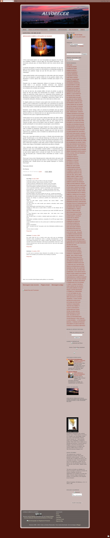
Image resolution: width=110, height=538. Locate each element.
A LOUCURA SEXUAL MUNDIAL (74, 252)
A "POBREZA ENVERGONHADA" (74, 233)
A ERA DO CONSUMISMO (73, 79)
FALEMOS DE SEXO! (72, 244)
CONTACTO (53, 29)
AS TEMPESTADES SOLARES (74, 97)
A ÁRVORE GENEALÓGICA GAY (74, 257)
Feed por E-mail (60, 519)
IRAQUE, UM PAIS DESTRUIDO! (74, 289)
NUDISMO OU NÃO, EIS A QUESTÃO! (76, 268)
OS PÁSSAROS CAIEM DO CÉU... (75, 102)
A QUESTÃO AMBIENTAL (73, 81)
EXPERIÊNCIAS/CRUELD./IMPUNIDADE (76, 201)
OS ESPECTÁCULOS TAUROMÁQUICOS (76, 203)
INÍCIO (24, 29)
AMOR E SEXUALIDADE (72, 246)
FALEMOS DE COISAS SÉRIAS (74, 99)
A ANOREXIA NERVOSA (72, 158)
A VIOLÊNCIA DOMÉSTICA (73, 223)
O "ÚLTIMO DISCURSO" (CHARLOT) (75, 275)
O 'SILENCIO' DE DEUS (72, 75)
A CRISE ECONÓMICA (72, 72)
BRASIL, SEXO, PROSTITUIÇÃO (74, 255)
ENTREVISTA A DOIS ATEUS (73, 300)
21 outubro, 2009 (36, 235)
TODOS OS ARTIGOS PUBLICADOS (38, 29)
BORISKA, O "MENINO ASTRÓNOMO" (76, 322)
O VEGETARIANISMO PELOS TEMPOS (76, 192)
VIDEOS (82, 29)
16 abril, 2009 (35, 178)
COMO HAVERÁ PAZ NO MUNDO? (75, 286)
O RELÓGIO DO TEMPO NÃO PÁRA (75, 120)
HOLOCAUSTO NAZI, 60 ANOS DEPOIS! (76, 278)
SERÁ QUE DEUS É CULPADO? (74, 296)
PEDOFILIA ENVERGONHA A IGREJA (75, 266)
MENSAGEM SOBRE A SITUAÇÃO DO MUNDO (37, 36)
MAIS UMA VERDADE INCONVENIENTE (76, 144)
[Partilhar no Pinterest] (51, 171)
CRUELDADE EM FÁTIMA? (73, 309)
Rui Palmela (32, 516)
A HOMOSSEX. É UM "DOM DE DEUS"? (76, 271)
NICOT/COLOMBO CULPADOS (74, 214)
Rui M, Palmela (78, 34)
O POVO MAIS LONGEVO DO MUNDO (76, 187)
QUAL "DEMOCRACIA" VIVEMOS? (75, 111)
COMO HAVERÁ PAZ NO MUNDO (75, 104)
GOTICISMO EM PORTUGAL (74, 302)
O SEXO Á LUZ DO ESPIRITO (74, 248)
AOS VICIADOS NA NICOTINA (74, 212)
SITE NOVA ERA (62, 29)
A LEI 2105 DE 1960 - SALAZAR (74, 232)
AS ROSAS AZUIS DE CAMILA (74, 250)
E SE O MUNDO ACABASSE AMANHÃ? (76, 135)
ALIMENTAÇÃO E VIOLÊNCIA (74, 216)
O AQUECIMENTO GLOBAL (73, 84)
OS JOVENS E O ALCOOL (73, 163)
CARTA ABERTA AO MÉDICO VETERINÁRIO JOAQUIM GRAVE (79, 374)
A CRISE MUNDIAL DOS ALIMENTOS (75, 126)
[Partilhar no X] (48, 171)
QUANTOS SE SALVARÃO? (73, 86)
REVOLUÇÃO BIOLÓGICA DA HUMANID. (76, 149)
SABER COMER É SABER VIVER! (75, 176)
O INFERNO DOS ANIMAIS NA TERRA (76, 205)
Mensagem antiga (57, 285)
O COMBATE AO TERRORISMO (74, 291)
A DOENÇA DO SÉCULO (72, 156)
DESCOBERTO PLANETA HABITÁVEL (76, 323)
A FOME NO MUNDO (72, 66)
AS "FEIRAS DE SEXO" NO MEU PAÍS (76, 269)
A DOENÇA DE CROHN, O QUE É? (75, 178)
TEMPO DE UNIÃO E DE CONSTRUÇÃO (76, 138)
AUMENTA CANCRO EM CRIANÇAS (75, 181)
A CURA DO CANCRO (72, 154)
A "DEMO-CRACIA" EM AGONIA (74, 237)
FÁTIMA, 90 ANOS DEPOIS (73, 311)
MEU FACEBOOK (73, 29)
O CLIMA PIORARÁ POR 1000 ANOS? (76, 131)
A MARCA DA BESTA (71, 70)
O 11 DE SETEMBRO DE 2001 (74, 293)
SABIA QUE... (70, 65)
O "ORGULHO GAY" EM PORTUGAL (75, 264)
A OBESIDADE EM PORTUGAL (74, 169)
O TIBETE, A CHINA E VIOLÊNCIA (75, 284)
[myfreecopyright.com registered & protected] (38, 520)
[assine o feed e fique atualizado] (77, 349)
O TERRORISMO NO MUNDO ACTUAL (76, 127)
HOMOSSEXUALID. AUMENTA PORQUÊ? (77, 277)
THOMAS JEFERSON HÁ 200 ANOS (75, 113)
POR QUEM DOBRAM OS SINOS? (75, 287)
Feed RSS (58, 517)
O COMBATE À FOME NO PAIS (74, 171)
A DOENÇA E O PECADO (73, 160)
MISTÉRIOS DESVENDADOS (75, 359)
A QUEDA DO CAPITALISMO (73, 92)
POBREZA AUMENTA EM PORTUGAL (76, 239)
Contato (58, 515)
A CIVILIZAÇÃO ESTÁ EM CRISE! (75, 110)
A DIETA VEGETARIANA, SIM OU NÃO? (76, 189)
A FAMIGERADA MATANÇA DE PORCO (76, 198)
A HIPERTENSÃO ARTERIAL (73, 167)
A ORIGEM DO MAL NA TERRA (74, 295)
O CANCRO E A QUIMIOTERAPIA (75, 180)
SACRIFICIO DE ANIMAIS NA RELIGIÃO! (76, 199)
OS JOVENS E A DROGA (72, 162)
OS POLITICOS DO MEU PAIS (74, 230)
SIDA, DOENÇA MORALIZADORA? (75, 259)
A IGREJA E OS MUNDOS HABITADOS (76, 325)
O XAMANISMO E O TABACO (74, 208)
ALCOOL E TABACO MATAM (73, 210)
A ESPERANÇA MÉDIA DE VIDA (74, 172)
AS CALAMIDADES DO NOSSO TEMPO (76, 142)
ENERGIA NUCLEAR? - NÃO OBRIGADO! (76, 145)
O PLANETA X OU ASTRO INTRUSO (75, 122)
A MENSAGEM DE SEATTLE (73, 90)
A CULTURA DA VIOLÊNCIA (73, 225)
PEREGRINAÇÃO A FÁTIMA (73, 313)
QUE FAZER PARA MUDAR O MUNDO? (76, 133)
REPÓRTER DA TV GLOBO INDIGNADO (76, 243)
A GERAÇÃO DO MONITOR (73, 221)
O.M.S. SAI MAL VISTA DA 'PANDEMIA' (76, 153)
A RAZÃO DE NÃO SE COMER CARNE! (76, 190)
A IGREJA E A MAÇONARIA (73, 304)
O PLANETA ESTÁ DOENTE (73, 88)
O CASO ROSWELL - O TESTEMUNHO (76, 320)
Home (57, 513)
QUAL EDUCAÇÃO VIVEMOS (74, 226)
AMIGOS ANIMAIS (72, 371)
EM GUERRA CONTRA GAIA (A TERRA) (76, 136)
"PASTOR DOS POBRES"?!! (73, 305)
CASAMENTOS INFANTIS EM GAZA (75, 262)
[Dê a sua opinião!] (47, 171)
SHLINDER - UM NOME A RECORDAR (76, 280)
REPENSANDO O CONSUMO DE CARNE (76, 140)
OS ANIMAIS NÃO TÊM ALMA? (74, 207)
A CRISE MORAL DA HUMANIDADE (75, 118)
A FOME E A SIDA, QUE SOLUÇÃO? (75, 117)
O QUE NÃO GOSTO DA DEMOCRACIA (76, 241)
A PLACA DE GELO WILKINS (73, 95)
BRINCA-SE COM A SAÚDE (73, 165)
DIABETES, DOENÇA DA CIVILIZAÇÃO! (76, 194)
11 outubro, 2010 (36, 251)
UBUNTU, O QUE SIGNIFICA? (74, 93)
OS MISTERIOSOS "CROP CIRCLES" (75, 318)
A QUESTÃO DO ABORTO (73, 217)
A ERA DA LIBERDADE (72, 74)
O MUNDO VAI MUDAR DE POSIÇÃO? (76, 129)
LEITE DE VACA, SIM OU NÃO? (74, 174)
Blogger (79, 524)
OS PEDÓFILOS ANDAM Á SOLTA (75, 261)
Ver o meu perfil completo (79, 36)
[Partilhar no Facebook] (50, 171)
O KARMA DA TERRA (72, 68)
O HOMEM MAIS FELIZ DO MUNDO (75, 282)
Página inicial (45, 285)
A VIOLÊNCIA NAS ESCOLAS (74, 228)
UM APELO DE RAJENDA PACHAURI (75, 124)
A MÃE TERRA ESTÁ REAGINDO (74, 101)
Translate (81, 45)
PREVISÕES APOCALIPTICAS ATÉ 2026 (76, 147)
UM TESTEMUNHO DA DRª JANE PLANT (76, 185)
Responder (29, 231)
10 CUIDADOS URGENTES (73, 83)
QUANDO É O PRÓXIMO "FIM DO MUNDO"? (79, 361)
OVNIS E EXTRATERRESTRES (74, 316)
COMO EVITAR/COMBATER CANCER (76, 183)
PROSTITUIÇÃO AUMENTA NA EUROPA (76, 273)
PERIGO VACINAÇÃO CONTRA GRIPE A (76, 151)
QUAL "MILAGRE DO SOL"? (73, 314)
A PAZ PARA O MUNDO (72, 77)
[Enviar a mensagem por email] (45, 171)
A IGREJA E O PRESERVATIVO (74, 253)
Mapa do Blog (59, 521)
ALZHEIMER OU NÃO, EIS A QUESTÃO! (76, 196)
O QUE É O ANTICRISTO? (73, 307)
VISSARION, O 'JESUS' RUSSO (74, 298)
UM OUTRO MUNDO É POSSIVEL (75, 106)
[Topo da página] (108, 536)
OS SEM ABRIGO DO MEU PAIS (74, 235)
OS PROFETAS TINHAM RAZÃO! (74, 108)
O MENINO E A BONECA (72, 219)
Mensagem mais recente (31, 285)
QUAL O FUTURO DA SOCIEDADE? (75, 115)
